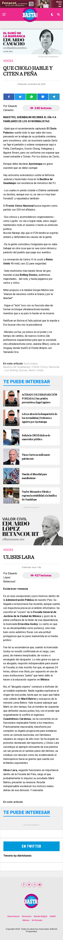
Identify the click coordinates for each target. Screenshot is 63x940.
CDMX (53, 916)
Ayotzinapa (30, 363)
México (26, 920)
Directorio (26, 916)
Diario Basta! (13, 916)
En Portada (37, 920)
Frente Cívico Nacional (45, 367)
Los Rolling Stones (16, 370)
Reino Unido (36, 370)
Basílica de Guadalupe (16, 367)
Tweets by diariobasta (17, 855)
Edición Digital (40, 916)
